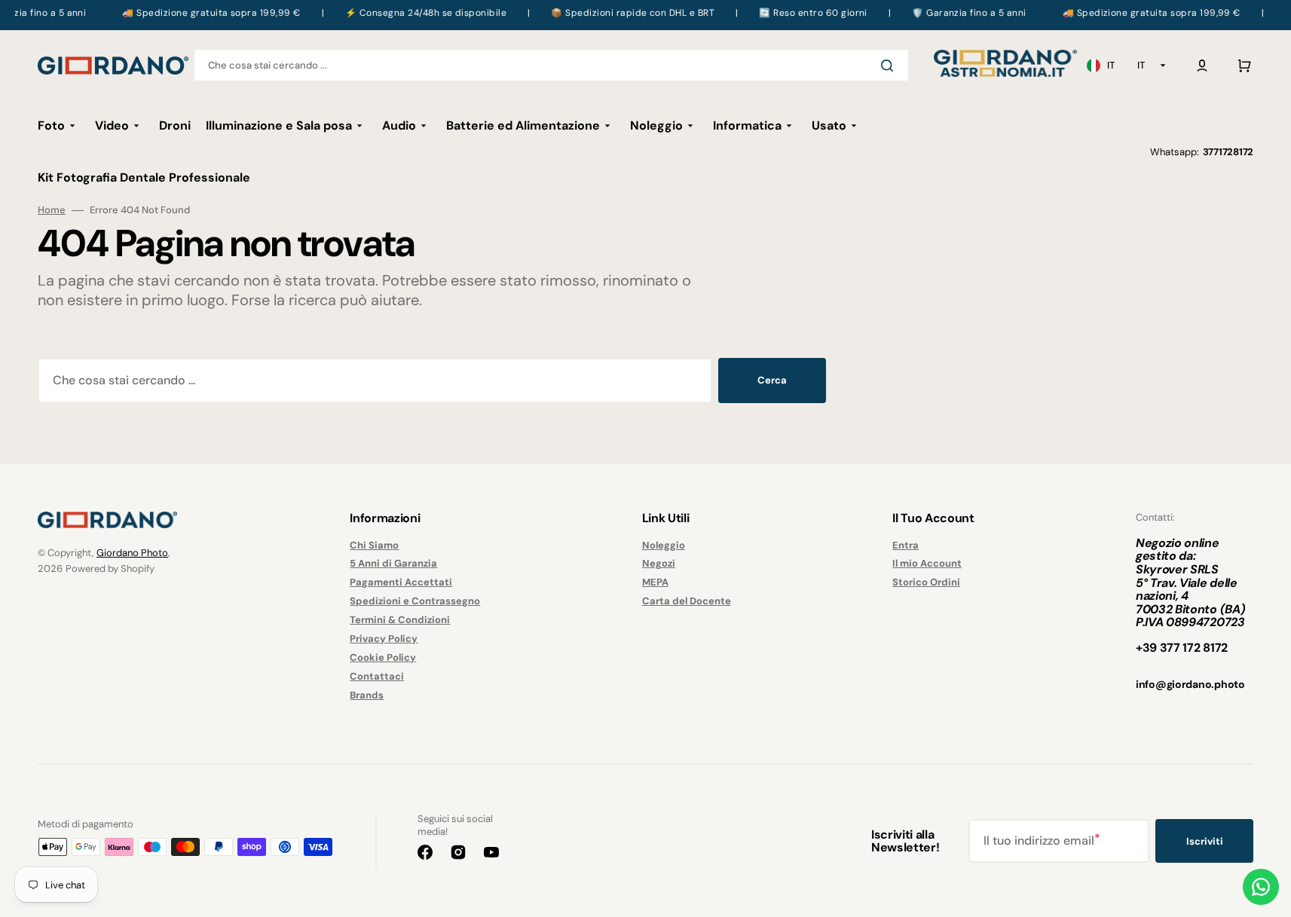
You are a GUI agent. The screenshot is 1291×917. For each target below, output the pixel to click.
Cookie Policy (383, 657)
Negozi (658, 563)
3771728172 (1228, 151)
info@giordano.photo (1190, 684)
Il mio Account (927, 563)
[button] (1202, 65)
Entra (905, 546)
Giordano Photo (132, 552)
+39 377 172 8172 (1182, 648)
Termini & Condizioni (400, 619)
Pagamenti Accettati (401, 582)
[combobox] (551, 65)
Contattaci (377, 676)
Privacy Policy (384, 638)
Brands (367, 695)
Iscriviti (1204, 841)
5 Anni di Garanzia (393, 563)
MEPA (655, 582)
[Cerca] (890, 65)
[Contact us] (1261, 887)
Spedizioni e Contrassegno (415, 601)
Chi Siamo (374, 546)
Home (52, 210)
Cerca (772, 380)
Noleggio (663, 546)
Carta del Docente (686, 601)
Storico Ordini (926, 582)
